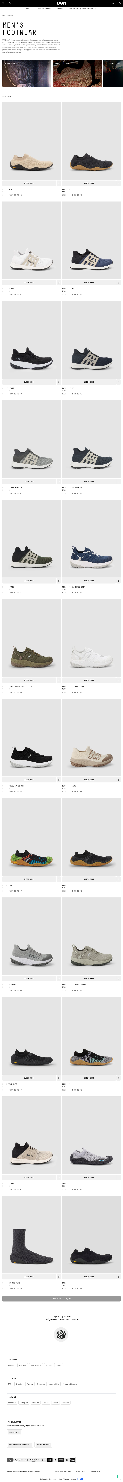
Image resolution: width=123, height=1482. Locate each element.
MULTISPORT (88, 769)
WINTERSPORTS (88, 754)
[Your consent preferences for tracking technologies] (118, 1477)
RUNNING (88, 738)
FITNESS (88, 761)
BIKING (88, 746)
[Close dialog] (113, 709)
